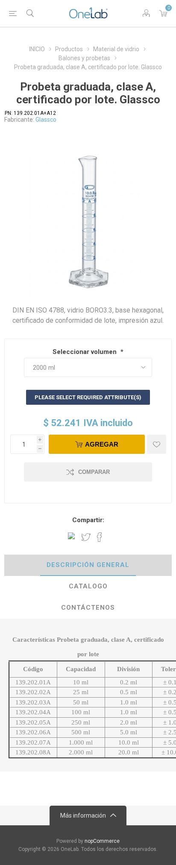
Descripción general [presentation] (88, 565)
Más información (83, 815)
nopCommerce (102, 841)
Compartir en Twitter (86, 537)
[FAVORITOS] (156, 444)
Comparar (94, 472)
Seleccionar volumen (85, 352)
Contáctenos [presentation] (88, 607)
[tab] (88, 565)
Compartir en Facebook (99, 537)
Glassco (45, 119)
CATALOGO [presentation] (88, 586)
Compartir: (88, 520)
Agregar (101, 444)
